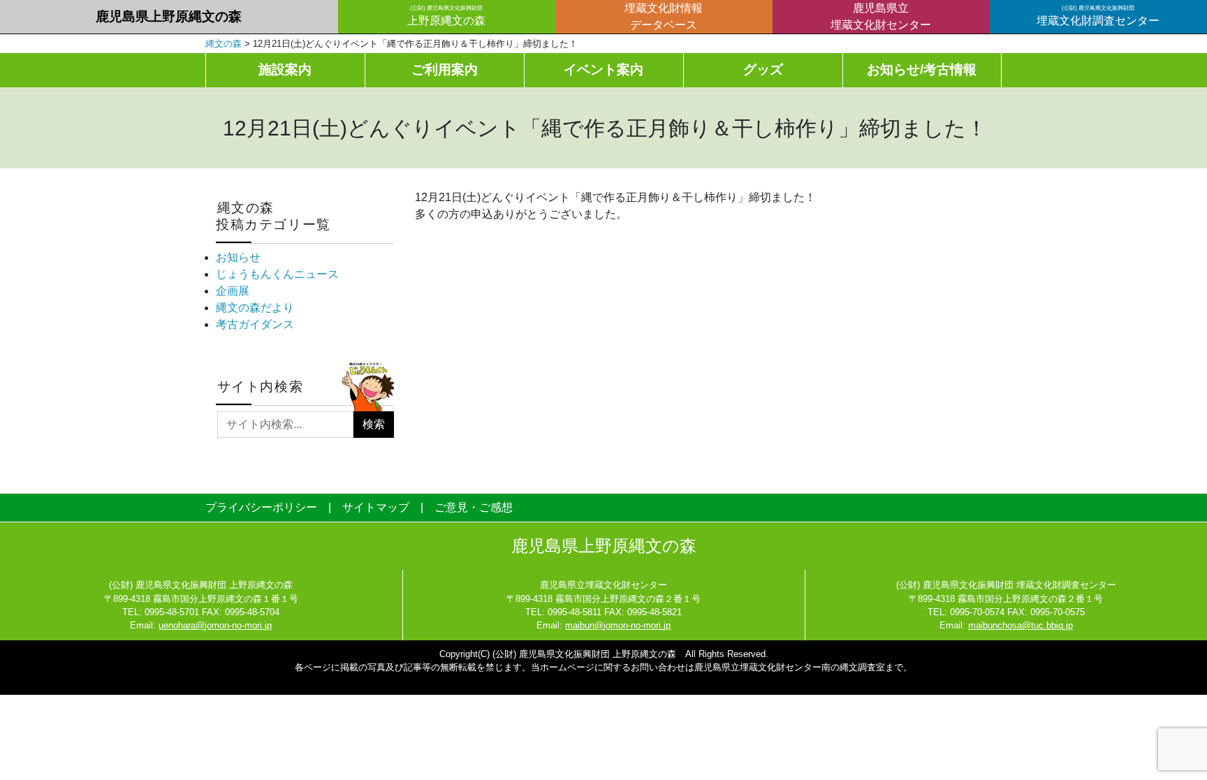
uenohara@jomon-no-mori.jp (215, 625)
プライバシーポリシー (261, 507)
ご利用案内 (444, 69)
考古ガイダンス (255, 324)
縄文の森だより (255, 308)
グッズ (763, 69)
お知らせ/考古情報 (921, 69)
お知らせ (238, 257)
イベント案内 (603, 69)
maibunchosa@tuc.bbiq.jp (1020, 625)
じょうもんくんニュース (277, 274)
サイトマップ (375, 507)
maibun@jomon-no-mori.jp (618, 625)
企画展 (232, 291)
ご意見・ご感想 (473, 507)
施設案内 (285, 69)
